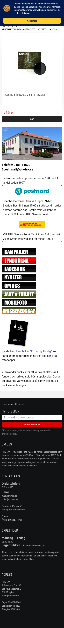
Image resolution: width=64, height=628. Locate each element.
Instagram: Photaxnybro (13, 509)
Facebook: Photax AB (12, 506)
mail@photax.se (9, 495)
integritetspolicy (9, 433)
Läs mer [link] (26, 13)
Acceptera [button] (32, 20)
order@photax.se (10, 499)
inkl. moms (18, 404)
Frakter (5, 516)
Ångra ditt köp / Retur (12, 519)
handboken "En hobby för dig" (34, 351)
